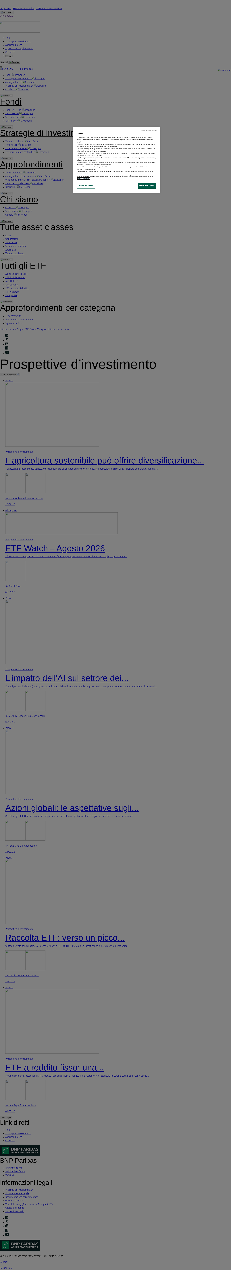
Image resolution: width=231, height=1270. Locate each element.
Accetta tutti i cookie (146, 185)
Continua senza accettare (149, 130)
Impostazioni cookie (86, 185)
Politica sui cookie (83, 178)
